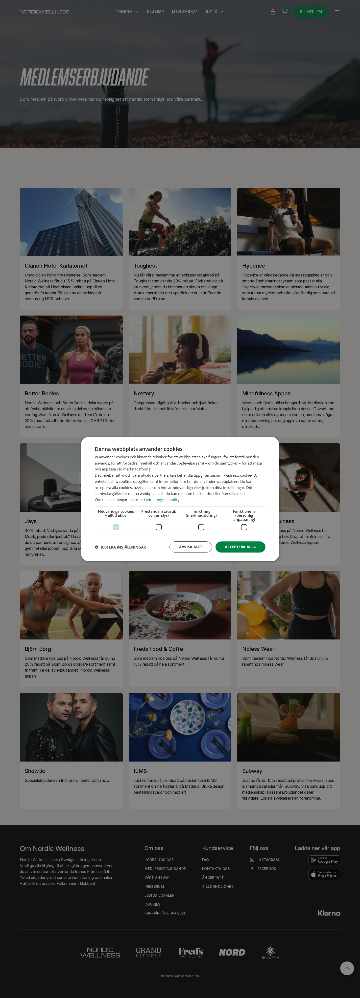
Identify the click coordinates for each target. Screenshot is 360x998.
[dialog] (180, 499)
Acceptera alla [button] (240, 547)
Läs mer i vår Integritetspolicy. (155, 499)
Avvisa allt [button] (190, 547)
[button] (120, 547)
